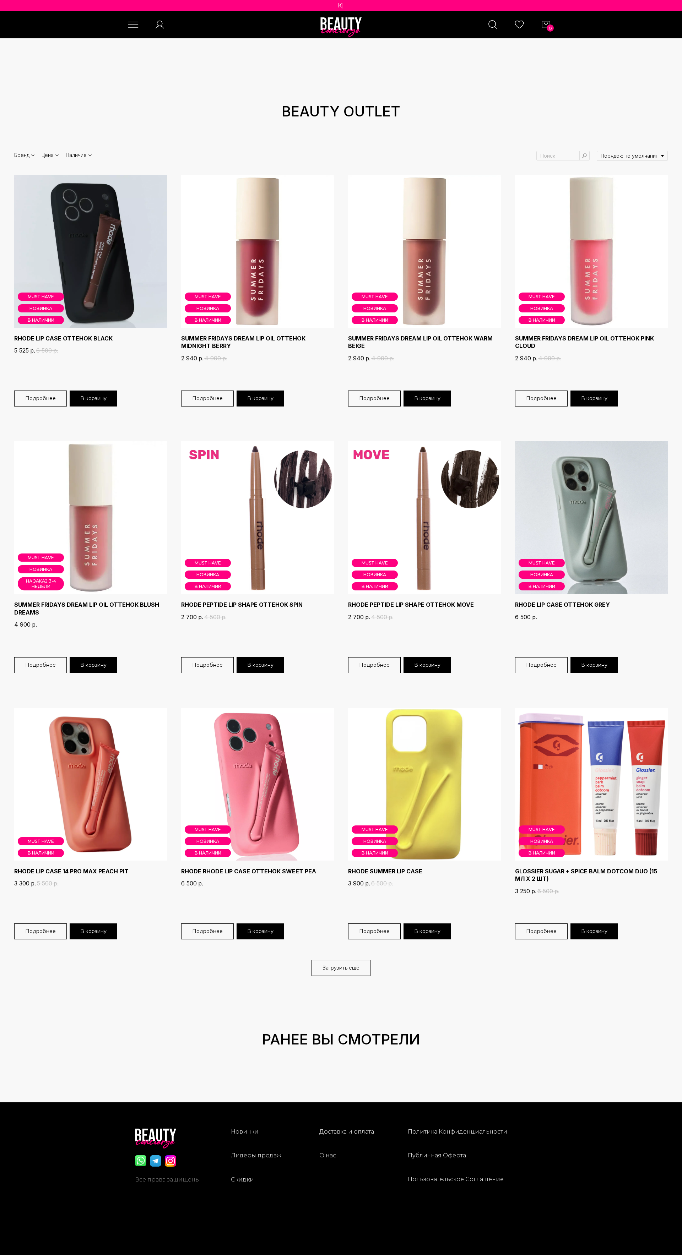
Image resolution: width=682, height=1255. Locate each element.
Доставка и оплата (346, 1131)
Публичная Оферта (437, 1155)
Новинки (245, 1131)
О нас (327, 1155)
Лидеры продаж (256, 1155)
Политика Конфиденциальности (457, 1131)
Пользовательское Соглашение (456, 1179)
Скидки (242, 1179)
